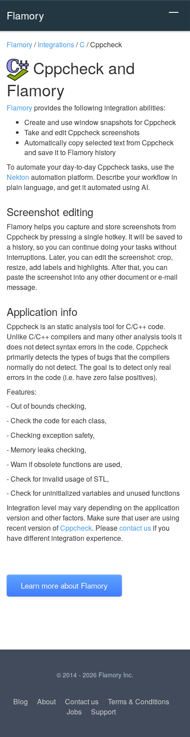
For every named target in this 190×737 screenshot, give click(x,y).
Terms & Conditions (138, 701)
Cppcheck (76, 528)
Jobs (74, 712)
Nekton (18, 177)
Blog (20, 701)
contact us (135, 528)
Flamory (25, 15)
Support (103, 712)
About (46, 701)
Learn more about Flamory (64, 585)
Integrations (56, 44)
